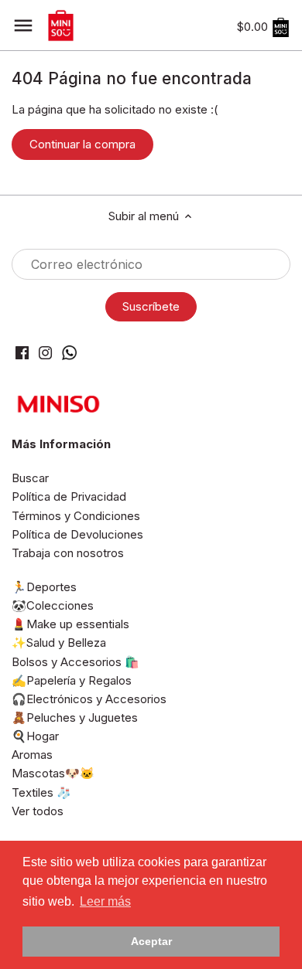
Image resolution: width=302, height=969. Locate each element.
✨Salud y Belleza (59, 642)
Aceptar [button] (151, 941)
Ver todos (37, 811)
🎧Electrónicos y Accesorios (89, 699)
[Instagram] (45, 352)
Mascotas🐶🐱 (53, 773)
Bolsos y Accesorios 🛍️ (75, 661)
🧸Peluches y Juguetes (75, 717)
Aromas (32, 754)
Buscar (30, 478)
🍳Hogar (35, 736)
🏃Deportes (44, 587)
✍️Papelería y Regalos (72, 680)
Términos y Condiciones (76, 515)
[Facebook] (22, 352)
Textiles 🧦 (41, 792)
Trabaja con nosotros (68, 553)
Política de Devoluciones (77, 534)
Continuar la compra (82, 144)
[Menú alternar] (23, 25)
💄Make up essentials (70, 624)
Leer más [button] (105, 901)
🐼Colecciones (53, 605)
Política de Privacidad (69, 496)
